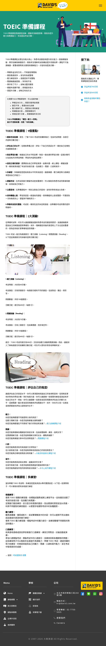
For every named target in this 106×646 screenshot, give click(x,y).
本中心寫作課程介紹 (48, 468)
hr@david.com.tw (66, 603)
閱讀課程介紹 (43, 438)
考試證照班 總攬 (19, 555)
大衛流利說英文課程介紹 (46, 453)
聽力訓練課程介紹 (54, 423)
